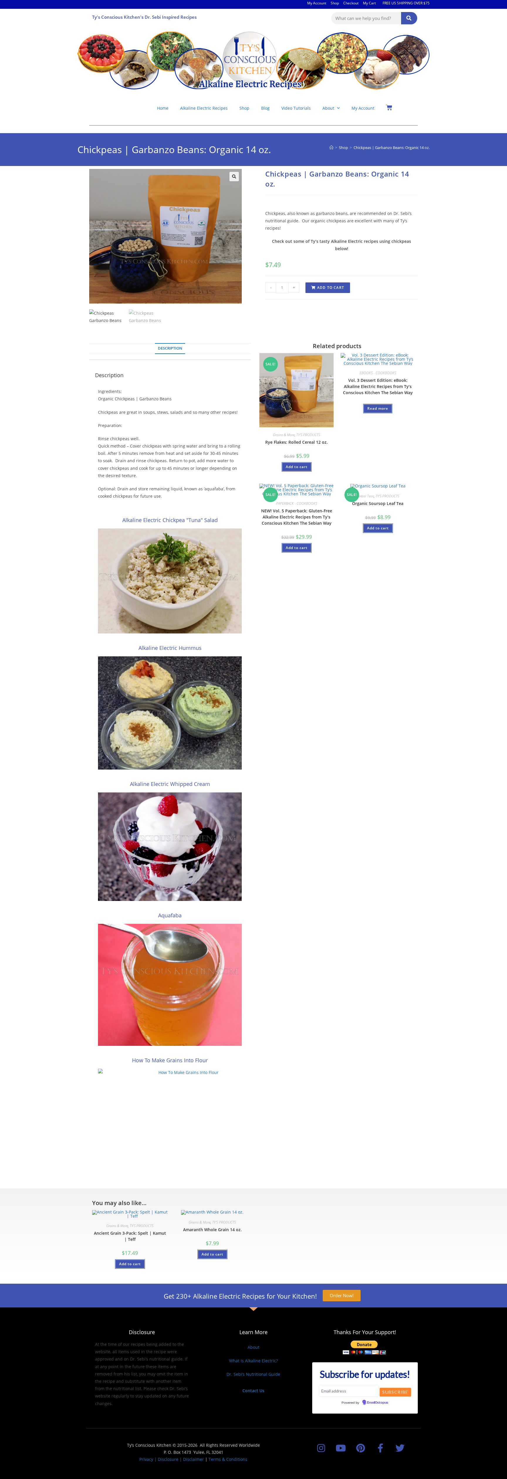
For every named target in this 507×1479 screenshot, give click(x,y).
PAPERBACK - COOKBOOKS (296, 503)
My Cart (369, 3)
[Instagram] (321, 1448)
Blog (265, 108)
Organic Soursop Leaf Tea (377, 503)
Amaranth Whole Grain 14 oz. (212, 1229)
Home (162, 108)
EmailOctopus (377, 1402)
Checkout (351, 3)
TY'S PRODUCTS (308, 434)
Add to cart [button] (296, 466)
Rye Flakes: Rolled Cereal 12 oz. (296, 442)
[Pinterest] (360, 1448)
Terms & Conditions (228, 1459)
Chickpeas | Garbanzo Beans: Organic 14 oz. (392, 147)
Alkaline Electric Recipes (204, 108)
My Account (316, 3)
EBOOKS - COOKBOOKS (378, 372)
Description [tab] (170, 348)
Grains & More (284, 434)
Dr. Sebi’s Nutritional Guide (253, 1374)
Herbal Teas (365, 496)
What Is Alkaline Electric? (253, 1360)
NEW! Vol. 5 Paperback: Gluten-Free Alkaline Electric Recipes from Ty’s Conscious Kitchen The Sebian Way (296, 517)
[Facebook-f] (380, 1448)
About (328, 108)
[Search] (409, 18)
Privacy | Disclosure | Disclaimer (171, 1459)
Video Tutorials (296, 108)
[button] (234, 176)
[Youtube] (340, 1448)
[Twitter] (400, 1448)
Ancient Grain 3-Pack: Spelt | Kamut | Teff (130, 1236)
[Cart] (389, 107)
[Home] (331, 147)
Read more (377, 408)
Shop (335, 3)
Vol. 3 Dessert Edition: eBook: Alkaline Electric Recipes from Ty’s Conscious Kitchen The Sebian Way (378, 386)
